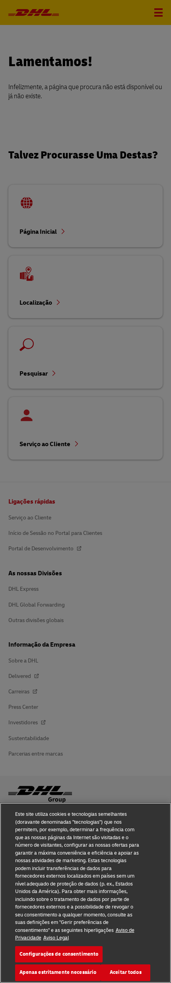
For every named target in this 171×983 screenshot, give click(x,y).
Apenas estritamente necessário (58, 972)
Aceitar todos (126, 972)
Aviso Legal (56, 938)
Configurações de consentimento (59, 954)
